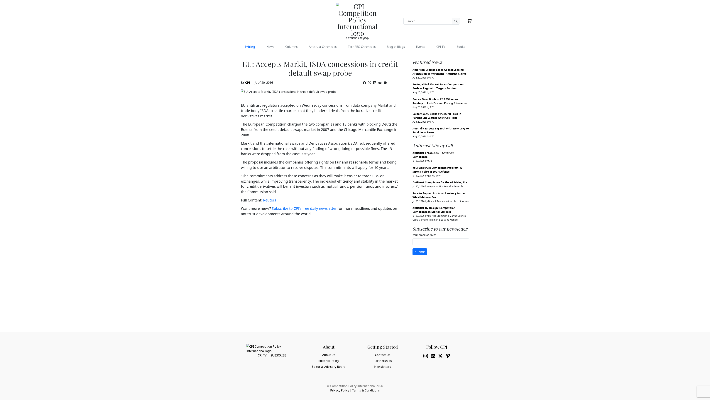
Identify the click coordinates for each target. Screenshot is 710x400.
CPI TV (440, 47)
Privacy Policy (339, 390)
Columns (291, 47)
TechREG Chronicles (362, 47)
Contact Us (382, 355)
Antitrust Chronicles (323, 47)
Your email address (424, 235)
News (270, 47)
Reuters (269, 200)
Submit (420, 252)
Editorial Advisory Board (329, 367)
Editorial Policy (328, 361)
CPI (247, 83)
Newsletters (382, 367)
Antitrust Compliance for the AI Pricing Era (440, 182)
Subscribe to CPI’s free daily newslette (303, 208)
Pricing (250, 47)
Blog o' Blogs (396, 47)
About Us (328, 355)
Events (420, 47)
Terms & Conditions (366, 390)
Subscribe (278, 355)
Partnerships (383, 361)
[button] (469, 21)
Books (461, 47)
